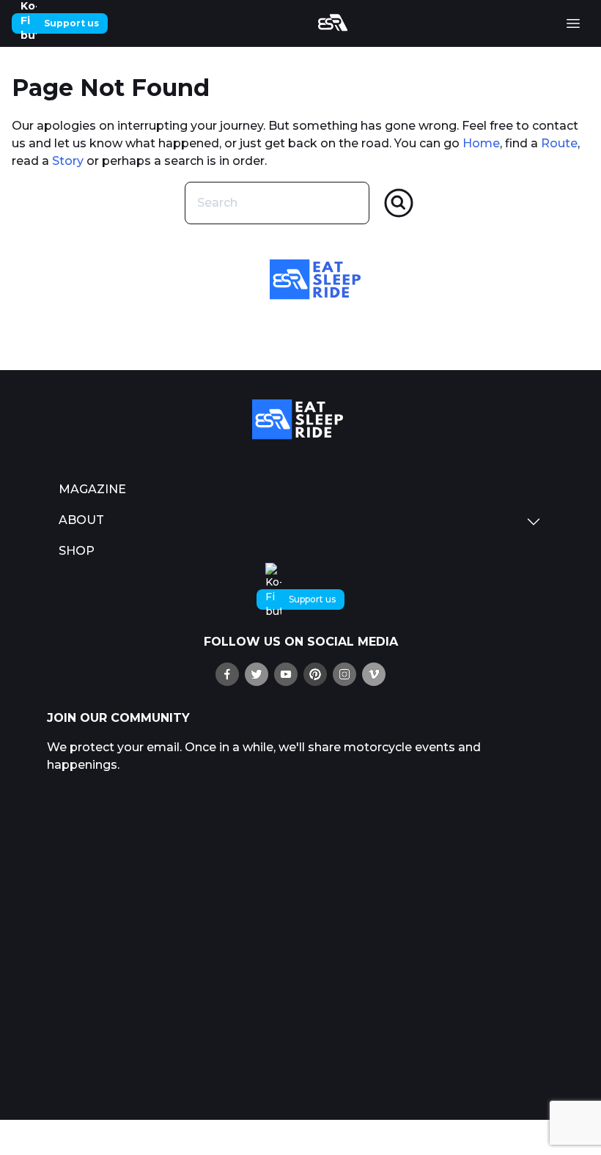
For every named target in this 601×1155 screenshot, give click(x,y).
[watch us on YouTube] (286, 674)
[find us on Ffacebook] (227, 674)
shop (77, 551)
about (81, 520)
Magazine (92, 489)
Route (559, 143)
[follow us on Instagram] (344, 674)
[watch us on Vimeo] (374, 674)
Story (68, 161)
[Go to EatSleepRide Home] (300, 419)
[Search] (398, 203)
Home (481, 143)
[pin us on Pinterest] (315, 674)
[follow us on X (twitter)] (256, 674)
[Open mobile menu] (573, 23)
